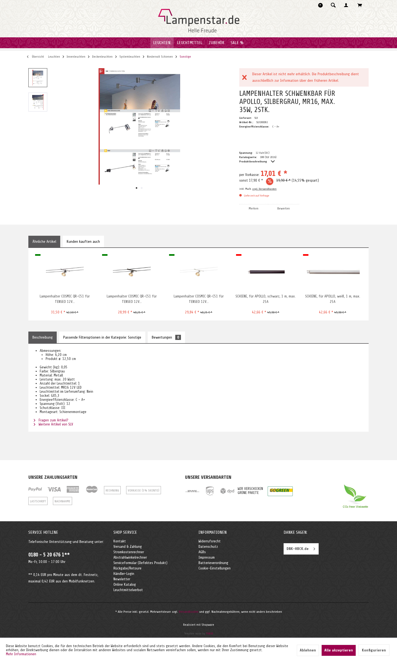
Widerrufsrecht (209, 541)
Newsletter (121, 579)
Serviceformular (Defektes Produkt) (140, 563)
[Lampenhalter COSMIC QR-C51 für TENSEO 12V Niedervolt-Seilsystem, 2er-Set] (64, 272)
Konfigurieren (374, 650)
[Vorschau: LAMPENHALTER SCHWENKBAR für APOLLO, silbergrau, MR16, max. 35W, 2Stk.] (37, 77)
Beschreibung (42, 337)
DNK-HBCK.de (298, 549)
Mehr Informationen (21, 654)
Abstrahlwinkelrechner (130, 557)
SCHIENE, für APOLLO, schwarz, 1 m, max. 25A (265, 299)
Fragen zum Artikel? (53, 420)
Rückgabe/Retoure (127, 568)
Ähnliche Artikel (44, 242)
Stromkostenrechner (128, 552)
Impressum (206, 557)
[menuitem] (335, 5)
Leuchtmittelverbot (128, 590)
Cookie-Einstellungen (214, 568)
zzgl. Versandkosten (264, 188)
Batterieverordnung (213, 563)
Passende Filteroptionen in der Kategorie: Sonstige (102, 337)
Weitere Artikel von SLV (55, 424)
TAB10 (209, 633)
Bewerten (283, 208)
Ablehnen (308, 650)
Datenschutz (208, 547)
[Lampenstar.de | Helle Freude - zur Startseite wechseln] (199, 21)
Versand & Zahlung (127, 547)
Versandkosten (188, 612)
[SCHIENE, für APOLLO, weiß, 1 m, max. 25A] (332, 272)
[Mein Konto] (347, 5)
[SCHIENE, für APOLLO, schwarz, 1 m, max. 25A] (265, 272)
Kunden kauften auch (83, 242)
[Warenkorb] (361, 5)
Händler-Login (123, 574)
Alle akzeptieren (338, 650)
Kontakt (119, 541)
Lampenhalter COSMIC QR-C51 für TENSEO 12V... (65, 299)
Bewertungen (165, 337)
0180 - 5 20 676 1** (49, 555)
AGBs (202, 552)
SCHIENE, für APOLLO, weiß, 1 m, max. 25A (332, 299)
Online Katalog (124, 584)
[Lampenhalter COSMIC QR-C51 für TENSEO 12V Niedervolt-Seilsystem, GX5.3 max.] (131, 272)
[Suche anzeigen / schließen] (333, 5)
